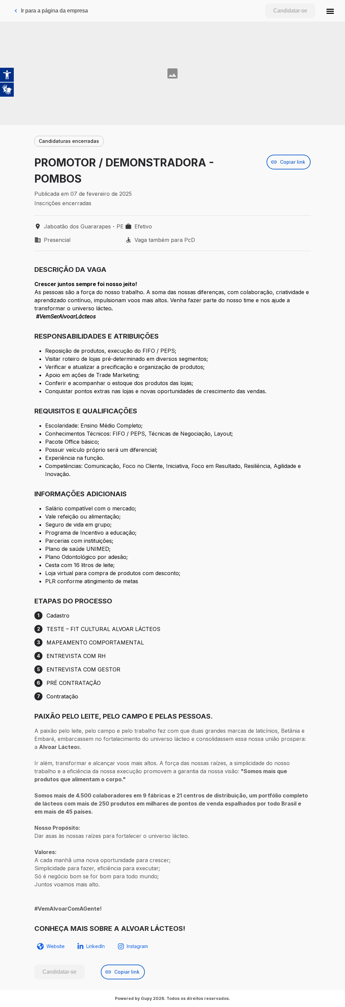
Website (55, 946)
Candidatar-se (290, 10)
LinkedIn (95, 946)
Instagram (137, 946)
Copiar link (292, 162)
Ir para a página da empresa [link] (54, 10)
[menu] (330, 10)
